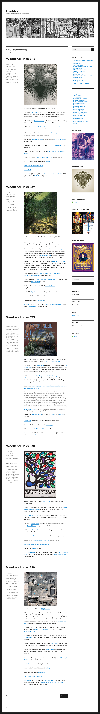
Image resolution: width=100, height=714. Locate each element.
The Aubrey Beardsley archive (80, 101)
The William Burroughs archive (80, 121)
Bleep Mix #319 (35, 281)
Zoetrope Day (42, 672)
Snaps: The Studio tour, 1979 (79, 80)
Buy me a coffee (76, 315)
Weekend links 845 (77, 63)
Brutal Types (49, 425)
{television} (13, 69)
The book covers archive (79, 103)
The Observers (9, 478)
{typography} (9, 71)
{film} (14, 66)
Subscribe (83, 283)
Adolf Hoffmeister (45, 609)
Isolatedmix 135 (39, 429)
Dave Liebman (14, 462)
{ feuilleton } (12, 11)
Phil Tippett (12, 347)
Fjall (14, 339)
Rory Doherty (35, 523)
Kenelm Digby (9, 466)
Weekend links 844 (77, 68)
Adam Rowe (27, 420)
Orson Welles (13, 207)
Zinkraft (48, 161)
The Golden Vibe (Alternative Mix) (53, 174)
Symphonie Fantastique (79, 71)
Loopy (47, 296)
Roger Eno (8, 597)
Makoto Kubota (49, 649)
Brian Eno (13, 584)
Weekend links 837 (20, 187)
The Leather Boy (10, 212)
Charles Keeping (39, 120)
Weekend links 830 (20, 446)
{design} (12, 455)
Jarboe (7, 204)
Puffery (48, 668)
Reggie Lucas (9, 472)
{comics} (8, 326)
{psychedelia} (9, 197)
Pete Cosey (14, 471)
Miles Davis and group (31, 515)
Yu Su (15, 212)
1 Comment (8, 214)
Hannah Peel (9, 340)
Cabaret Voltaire (14, 336)
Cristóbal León (9, 339)
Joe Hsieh (12, 343)
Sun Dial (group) (10, 475)
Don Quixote (9, 201)
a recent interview (45, 255)
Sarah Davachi (9, 80)
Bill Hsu (7, 336)
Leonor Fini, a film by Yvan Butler (81, 83)
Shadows (26, 304)
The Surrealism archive (78, 120)
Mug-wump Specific (78, 65)
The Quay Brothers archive (79, 117)
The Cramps (41, 133)
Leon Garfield (15, 79)
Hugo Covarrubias (10, 342)
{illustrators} (9, 68)
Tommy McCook (15, 480)
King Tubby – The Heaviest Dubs (45, 279)
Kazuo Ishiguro (31, 525)
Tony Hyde (11, 353)
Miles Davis (14, 469)
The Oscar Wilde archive (79, 114)
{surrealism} (14, 579)
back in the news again (59, 261)
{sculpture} (8, 331)
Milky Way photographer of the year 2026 (36, 544)
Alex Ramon (34, 112)
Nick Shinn (34, 536)
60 (17, 695)
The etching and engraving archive (81, 104)
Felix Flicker (54, 643)
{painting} (12, 196)
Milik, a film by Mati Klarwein (80, 69)
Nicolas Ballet (13, 345)
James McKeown (50, 286)
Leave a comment (10, 86)
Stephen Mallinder (29, 409)
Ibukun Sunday (13, 77)
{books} (10, 66)
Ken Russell (8, 79)
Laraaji (7, 207)
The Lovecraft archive (78, 111)
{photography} (14, 458)
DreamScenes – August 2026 (44, 157)
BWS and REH (76, 79)
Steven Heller (40, 365)
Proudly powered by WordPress (21, 707)
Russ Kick (12, 348)
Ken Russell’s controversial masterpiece (50, 127)
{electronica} (14, 326)
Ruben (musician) (14, 474)
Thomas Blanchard (10, 598)
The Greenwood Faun (78, 74)
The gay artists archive (78, 107)
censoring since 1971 (30, 631)
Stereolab (15, 80)
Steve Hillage (9, 82)
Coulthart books (77, 95)
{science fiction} (15, 329)
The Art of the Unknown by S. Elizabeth (82, 66)
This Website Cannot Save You (33, 676)
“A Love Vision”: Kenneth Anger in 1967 (82, 76)
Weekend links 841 (77, 82)
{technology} (9, 581)
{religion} (8, 459)
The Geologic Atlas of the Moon (33, 165)
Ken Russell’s (41, 629)
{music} (14, 68)
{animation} (9, 325)
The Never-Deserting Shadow (53, 304)
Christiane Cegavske (11, 337)
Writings (75, 123)
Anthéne (14, 333)
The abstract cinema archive (80, 98)
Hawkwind (15, 340)
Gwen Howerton (28, 637)
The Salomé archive (78, 118)
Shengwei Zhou (13, 350)
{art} (7, 66)
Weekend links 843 (77, 72)
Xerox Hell (27, 170)
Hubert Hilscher (47, 501)
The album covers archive (79, 100)
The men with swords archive (80, 112)
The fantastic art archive (79, 106)
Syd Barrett (15, 82)
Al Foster (8, 462)
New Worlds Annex (77, 97)
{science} (8, 69)
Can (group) (13, 74)
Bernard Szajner (15, 334)
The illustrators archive (78, 109)
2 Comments (9, 482)
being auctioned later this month (52, 361)
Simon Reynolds (13, 210)
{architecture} (9, 453)
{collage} (11, 575)
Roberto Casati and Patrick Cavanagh (52, 249)
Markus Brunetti (37, 530)
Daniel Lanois (9, 588)
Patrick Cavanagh (10, 209)
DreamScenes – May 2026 (42, 540)
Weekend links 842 (20, 59)
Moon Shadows (33, 306)
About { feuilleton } (77, 94)
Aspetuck (8, 334)
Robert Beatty (14, 595)
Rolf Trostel (14, 597)
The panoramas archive (79, 115)
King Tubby (41, 300)
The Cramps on (58, 133)
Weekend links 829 (20, 567)
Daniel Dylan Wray (13, 586)
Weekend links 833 (20, 317)
